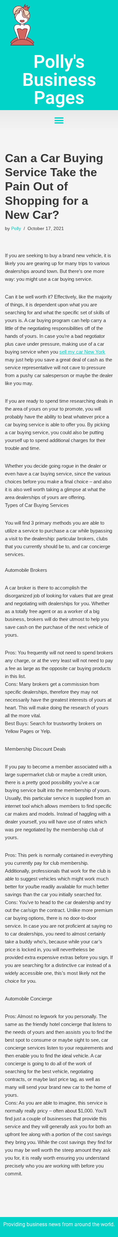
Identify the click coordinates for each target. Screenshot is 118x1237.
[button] (59, 120)
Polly (16, 228)
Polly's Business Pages (59, 79)
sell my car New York (82, 352)
